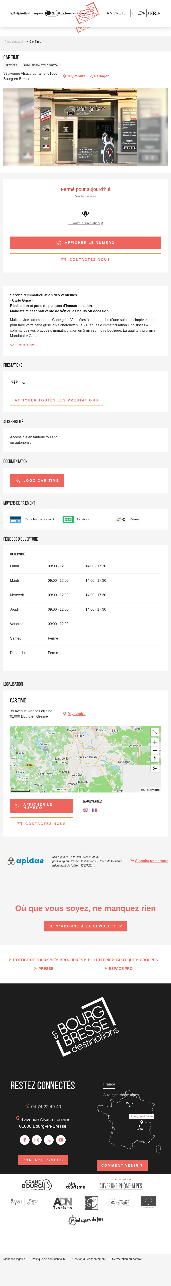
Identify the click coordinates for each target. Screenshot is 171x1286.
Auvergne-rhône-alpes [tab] (121, 1095)
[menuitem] (87, 13)
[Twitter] (49, 1140)
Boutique (125, 960)
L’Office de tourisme (34, 960)
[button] (140, 13)
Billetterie (99, 960)
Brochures (71, 960)
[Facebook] (25, 1140)
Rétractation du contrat (127, 1259)
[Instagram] (37, 1140)
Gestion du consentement (89, 1259)
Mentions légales (14, 1259)
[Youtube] (61, 1140)
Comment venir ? (122, 1165)
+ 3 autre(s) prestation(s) (85, 223)
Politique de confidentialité (49, 1259)
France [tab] (109, 1084)
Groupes (149, 960)
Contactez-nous (42, 1160)
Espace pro (120, 969)
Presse (46, 969)
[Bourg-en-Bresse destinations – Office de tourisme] (85, 1055)
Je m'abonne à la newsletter (85, 926)
